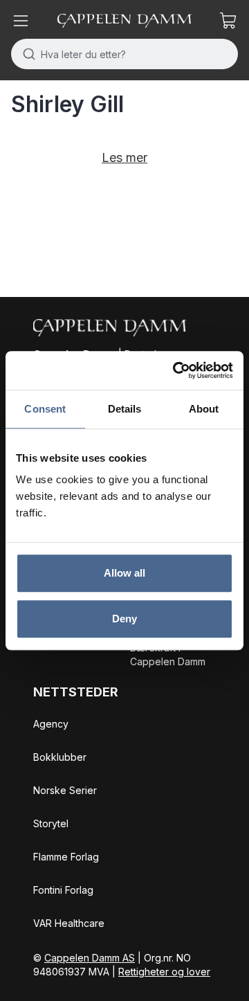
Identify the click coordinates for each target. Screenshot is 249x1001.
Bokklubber (59, 757)
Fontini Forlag (63, 890)
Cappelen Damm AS (89, 958)
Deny (124, 618)
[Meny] (20, 20)
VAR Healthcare (68, 923)
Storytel (50, 823)
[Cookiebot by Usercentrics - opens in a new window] (175, 370)
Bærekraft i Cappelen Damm (167, 654)
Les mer (124, 157)
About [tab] (204, 409)
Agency (50, 724)
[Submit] (26, 54)
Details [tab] (125, 409)
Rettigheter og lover (164, 971)
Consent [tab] (45, 409)
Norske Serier (65, 790)
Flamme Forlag (66, 857)
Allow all (125, 573)
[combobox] (124, 54)
